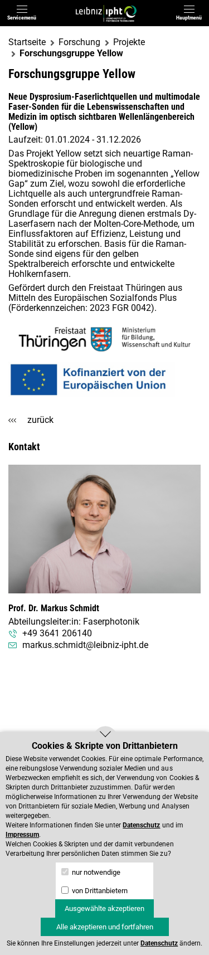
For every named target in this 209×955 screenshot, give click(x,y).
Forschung (79, 42)
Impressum (22, 835)
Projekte (129, 42)
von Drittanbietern (99, 890)
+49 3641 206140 (57, 633)
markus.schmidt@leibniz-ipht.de (85, 645)
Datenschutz (141, 825)
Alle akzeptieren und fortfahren (104, 927)
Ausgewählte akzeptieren (104, 908)
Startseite (27, 42)
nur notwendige (95, 872)
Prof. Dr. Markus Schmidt (53, 608)
